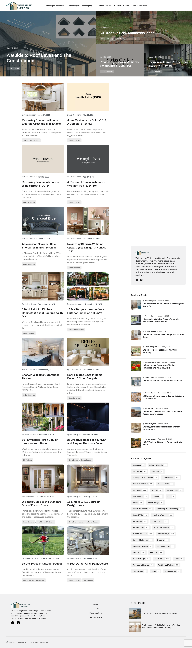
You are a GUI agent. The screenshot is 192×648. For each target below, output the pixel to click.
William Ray (149, 408)
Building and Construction (145, 477)
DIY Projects (27, 460)
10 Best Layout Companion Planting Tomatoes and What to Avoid (159, 366)
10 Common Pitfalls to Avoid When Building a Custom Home (163, 397)
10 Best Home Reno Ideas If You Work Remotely (159, 351)
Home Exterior (13, 68)
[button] (183, 5)
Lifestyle (162, 540)
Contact (96, 608)
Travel (155, 571)
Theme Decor (139, 571)
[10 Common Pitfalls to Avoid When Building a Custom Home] (136, 397)
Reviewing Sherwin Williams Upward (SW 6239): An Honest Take (86, 248)
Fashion (157, 496)
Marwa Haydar (150, 300)
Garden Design (155, 502)
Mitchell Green (150, 331)
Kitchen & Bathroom (142, 540)
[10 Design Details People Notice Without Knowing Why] (136, 428)
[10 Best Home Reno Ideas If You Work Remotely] (136, 351)
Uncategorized (172, 571)
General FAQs (140, 515)
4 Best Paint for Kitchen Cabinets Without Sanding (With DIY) (42, 313)
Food (170, 496)
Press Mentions (96, 613)
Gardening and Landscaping (128, 39)
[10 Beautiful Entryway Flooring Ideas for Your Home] (136, 335)
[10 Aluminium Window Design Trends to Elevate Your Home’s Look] (136, 320)
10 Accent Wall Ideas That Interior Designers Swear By (163, 305)
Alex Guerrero (150, 377)
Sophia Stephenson (152, 362)
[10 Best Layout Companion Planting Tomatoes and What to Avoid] (136, 366)
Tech (178, 559)
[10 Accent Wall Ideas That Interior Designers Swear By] (136, 305)
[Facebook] (137, 279)
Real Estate (156, 552)
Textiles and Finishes (31, 140)
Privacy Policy (96, 617)
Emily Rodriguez (151, 347)
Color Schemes (107, 71)
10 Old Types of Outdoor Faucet (42, 563)
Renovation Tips (141, 559)
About (96, 604)
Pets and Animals (165, 546)
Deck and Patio (165, 484)
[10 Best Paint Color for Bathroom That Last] (136, 381)
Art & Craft (157, 471)
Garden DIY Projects (108, 39)
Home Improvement (76, 522)
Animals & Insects (157, 465)
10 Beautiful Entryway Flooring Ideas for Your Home (163, 335)
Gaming (137, 502)
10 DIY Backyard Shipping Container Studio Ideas (162, 443)
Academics (138, 465)
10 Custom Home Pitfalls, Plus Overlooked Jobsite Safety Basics (162, 412)
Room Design (86, 460)
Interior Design (92, 522)
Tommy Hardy (150, 393)
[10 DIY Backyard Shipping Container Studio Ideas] (136, 443)
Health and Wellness (162, 515)
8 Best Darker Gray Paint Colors (87, 563)
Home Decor (73, 460)
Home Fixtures (28, 333)
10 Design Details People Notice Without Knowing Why (161, 428)
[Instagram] (141, 279)
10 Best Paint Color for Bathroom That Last (162, 381)
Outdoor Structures (76, 330)
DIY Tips (156, 490)
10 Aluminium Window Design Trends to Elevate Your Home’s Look (160, 320)
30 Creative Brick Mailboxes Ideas (127, 33)
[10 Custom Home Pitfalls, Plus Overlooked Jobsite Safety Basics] (136, 412)
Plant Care (138, 552)
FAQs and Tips (140, 496)
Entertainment (174, 490)
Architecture (139, 471)
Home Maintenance (142, 534)
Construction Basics (142, 484)
